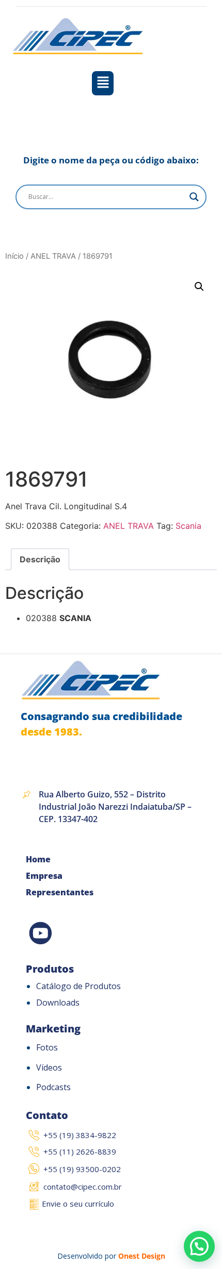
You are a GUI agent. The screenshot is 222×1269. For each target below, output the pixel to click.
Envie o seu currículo (78, 1203)
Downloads (58, 1002)
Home (38, 859)
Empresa (44, 875)
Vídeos (49, 1067)
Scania (188, 526)
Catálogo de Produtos (78, 986)
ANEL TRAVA (53, 256)
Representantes (59, 892)
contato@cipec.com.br (82, 1186)
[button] (103, 83)
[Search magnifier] (194, 197)
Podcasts (53, 1087)
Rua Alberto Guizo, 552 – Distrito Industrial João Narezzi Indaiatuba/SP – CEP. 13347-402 (115, 807)
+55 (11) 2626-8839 (79, 1151)
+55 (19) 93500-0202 (82, 1169)
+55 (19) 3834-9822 (79, 1135)
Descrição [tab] (40, 559)
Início (14, 256)
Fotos (47, 1047)
